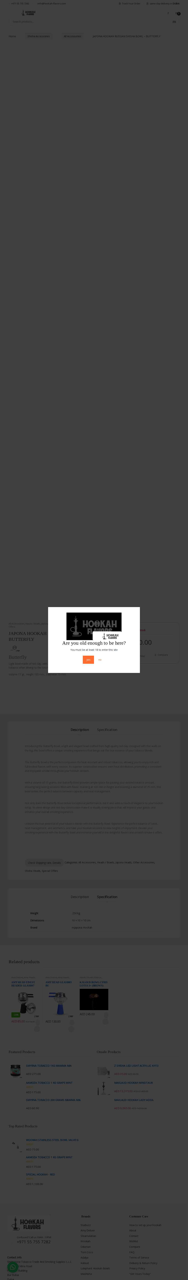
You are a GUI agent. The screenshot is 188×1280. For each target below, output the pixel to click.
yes (88, 659)
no (100, 659)
